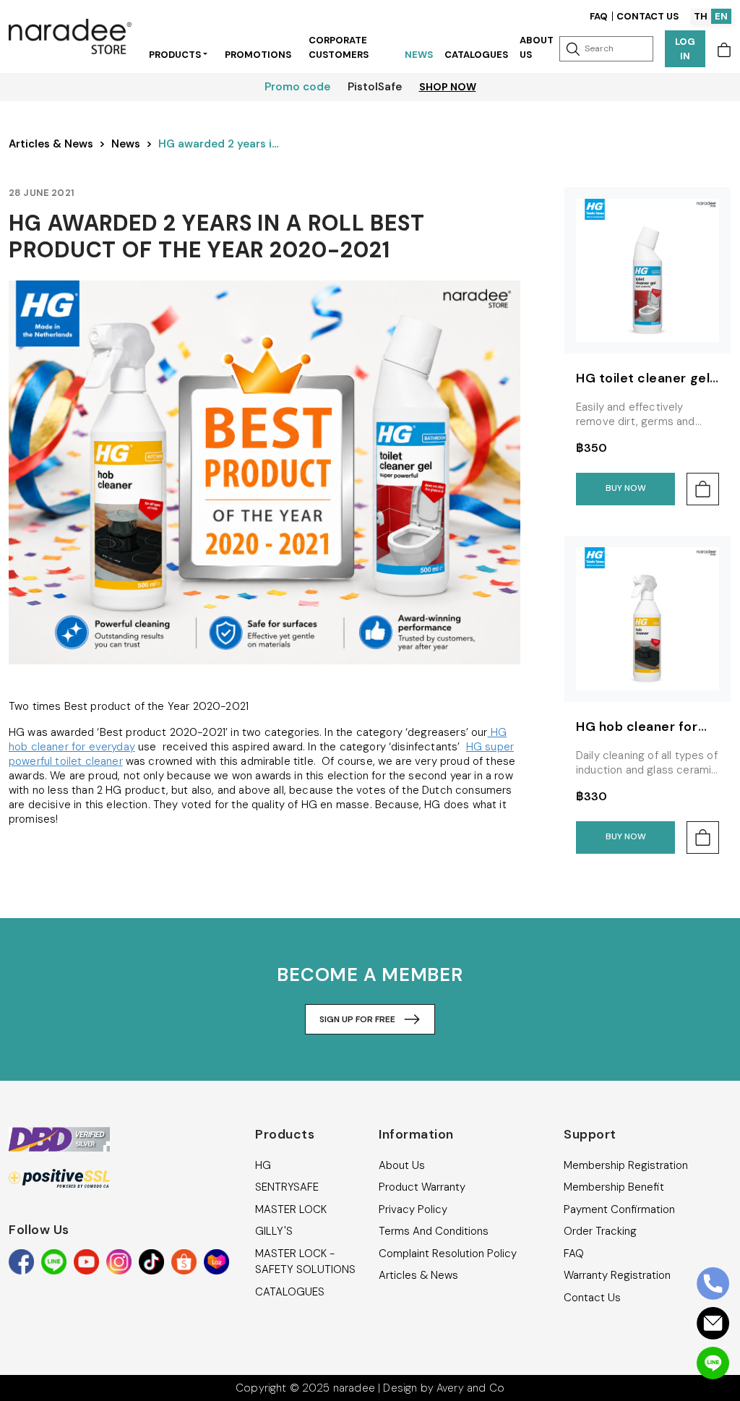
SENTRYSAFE (287, 1187)
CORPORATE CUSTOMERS (339, 47)
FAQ (599, 16)
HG (263, 1165)
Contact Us (647, 16)
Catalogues (476, 54)
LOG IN (685, 48)
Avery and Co (470, 1388)
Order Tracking (600, 1231)
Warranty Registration (617, 1275)
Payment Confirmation (619, 1209)
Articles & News (51, 144)
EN (721, 16)
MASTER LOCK (291, 1209)
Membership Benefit (614, 1187)
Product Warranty (422, 1187)
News (419, 54)
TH (700, 16)
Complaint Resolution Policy (448, 1253)
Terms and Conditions (434, 1231)
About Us (537, 47)
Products (175, 54)
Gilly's (274, 1231)
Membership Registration (626, 1165)
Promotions (258, 54)
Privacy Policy (413, 1209)
